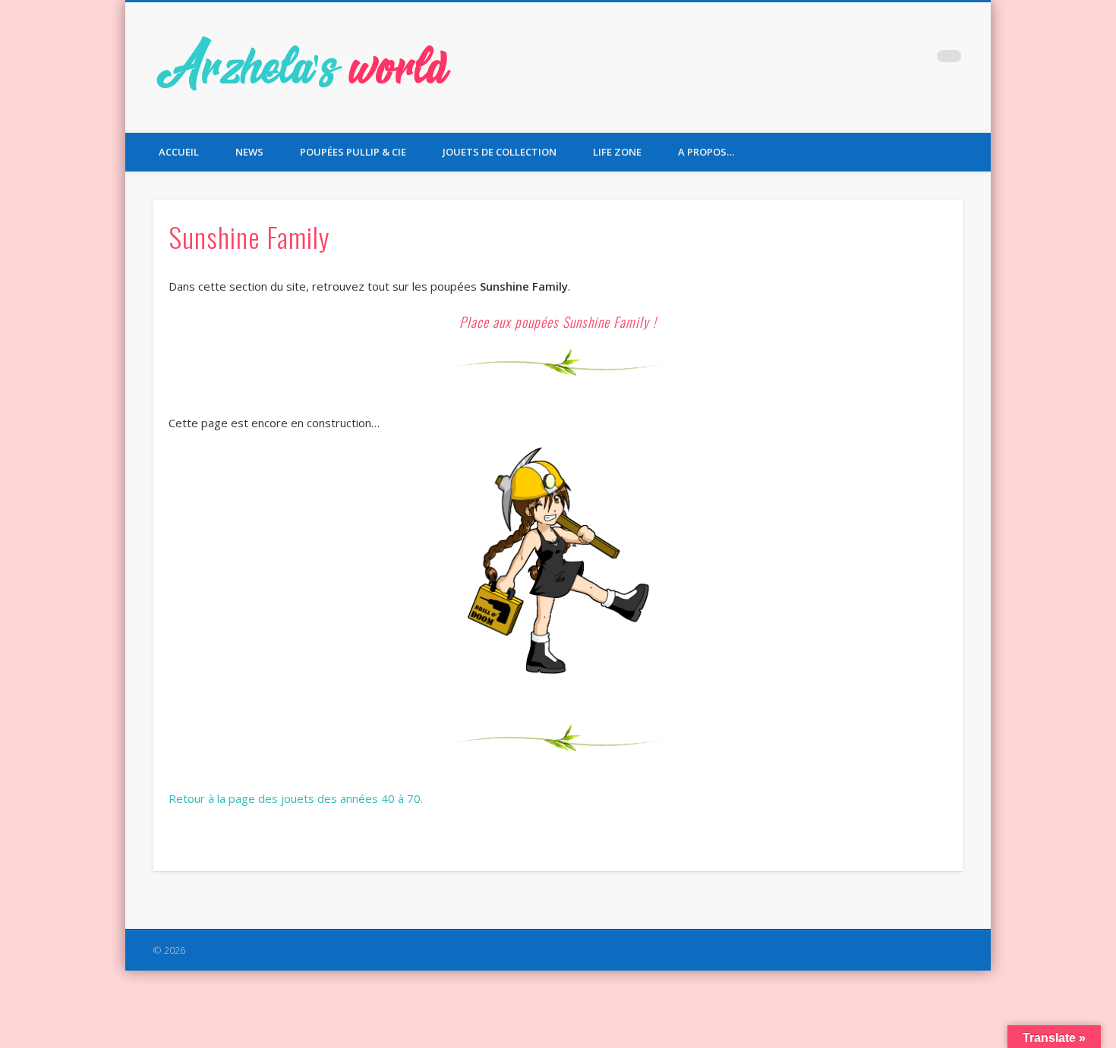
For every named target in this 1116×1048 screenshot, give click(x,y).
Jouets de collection (499, 152)
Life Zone (617, 152)
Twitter (887, 60)
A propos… (706, 152)
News (249, 152)
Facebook (855, 60)
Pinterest (918, 60)
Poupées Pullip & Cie (353, 152)
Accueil (179, 152)
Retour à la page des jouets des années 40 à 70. (296, 798)
